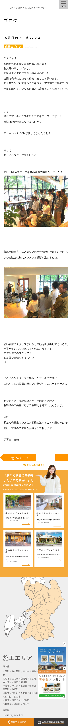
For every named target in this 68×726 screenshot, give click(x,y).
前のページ (19, 458)
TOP (10, 8)
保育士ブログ (13, 46)
